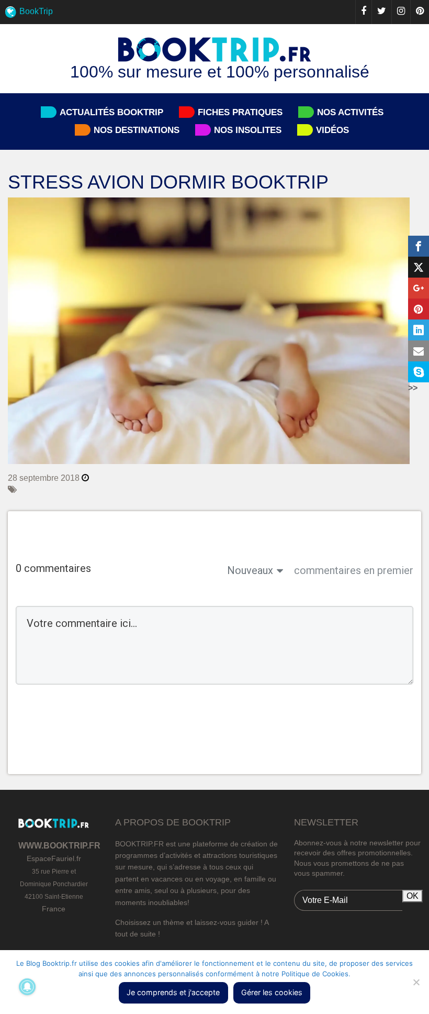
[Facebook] (363, 12)
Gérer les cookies (271, 992)
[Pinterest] (419, 12)
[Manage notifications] (27, 986)
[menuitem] (214, 12)
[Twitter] (381, 12)
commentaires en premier (353, 570)
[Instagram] (400, 12)
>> (412, 387)
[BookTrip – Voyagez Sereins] (214, 50)
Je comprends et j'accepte (173, 992)
